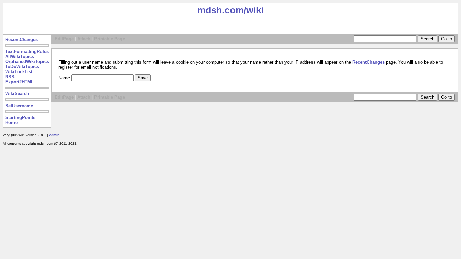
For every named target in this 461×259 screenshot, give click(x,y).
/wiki (254, 10)
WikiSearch (17, 93)
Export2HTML (19, 81)
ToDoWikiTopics (22, 66)
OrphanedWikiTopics (27, 61)
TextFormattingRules (27, 51)
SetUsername (19, 105)
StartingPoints (20, 117)
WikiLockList (18, 71)
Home (11, 122)
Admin (54, 135)
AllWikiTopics (19, 56)
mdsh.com (220, 10)
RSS (10, 76)
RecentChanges (21, 39)
